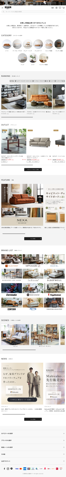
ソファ (12, 81)
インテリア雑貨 (60, 81)
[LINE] (11, 469)
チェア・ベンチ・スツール (24, 81)
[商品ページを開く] (13, 96)
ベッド (52, 81)
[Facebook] (4, 469)
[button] (33, 11)
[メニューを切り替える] (2, 8)
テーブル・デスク (38, 81)
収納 (46, 81)
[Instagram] (8, 469)
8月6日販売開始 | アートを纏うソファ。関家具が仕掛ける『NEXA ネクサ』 (21, 227)
